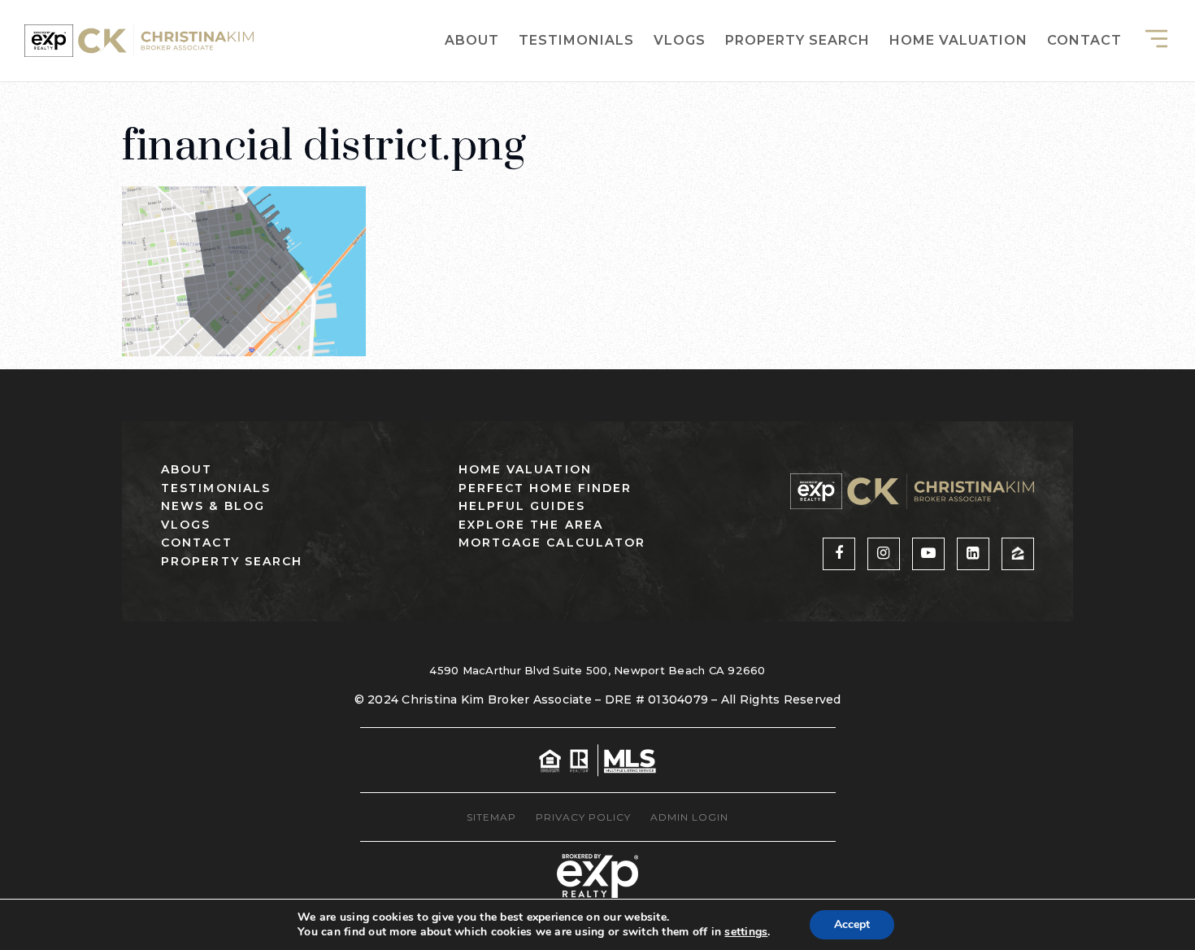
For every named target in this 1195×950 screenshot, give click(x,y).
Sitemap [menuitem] (491, 817)
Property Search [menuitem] (797, 40)
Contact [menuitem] (1084, 40)
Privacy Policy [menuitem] (583, 817)
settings (745, 932)
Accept (852, 924)
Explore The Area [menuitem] (531, 524)
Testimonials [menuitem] (576, 40)
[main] (597, 178)
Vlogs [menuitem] (680, 40)
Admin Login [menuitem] (689, 817)
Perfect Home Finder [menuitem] (545, 488)
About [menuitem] (472, 40)
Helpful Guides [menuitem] (521, 506)
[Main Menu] (1156, 38)
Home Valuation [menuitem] (958, 40)
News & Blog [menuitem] (213, 506)
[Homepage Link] (139, 39)
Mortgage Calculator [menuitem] (552, 542)
